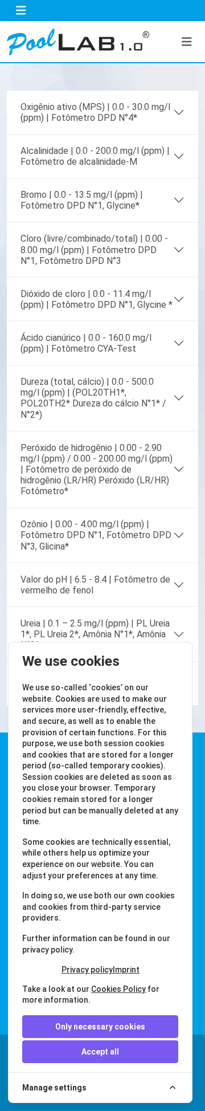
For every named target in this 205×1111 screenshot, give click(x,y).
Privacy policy (87, 969)
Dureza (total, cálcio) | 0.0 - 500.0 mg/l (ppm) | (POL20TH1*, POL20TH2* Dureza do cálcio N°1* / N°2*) (93, 398)
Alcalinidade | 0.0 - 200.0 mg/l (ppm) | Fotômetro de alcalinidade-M (95, 156)
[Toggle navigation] (21, 10)
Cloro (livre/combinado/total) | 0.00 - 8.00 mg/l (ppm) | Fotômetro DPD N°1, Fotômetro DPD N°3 (94, 249)
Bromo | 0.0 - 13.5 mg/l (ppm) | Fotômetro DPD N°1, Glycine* (81, 200)
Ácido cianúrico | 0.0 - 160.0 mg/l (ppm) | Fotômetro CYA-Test (85, 343)
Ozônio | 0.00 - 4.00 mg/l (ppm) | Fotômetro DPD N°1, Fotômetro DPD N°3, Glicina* (95, 535)
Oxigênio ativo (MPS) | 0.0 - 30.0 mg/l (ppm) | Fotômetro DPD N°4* (95, 112)
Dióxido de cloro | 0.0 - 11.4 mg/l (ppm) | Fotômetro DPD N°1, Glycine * (96, 299)
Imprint (126, 969)
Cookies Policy (118, 989)
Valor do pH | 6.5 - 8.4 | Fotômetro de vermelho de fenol (95, 585)
